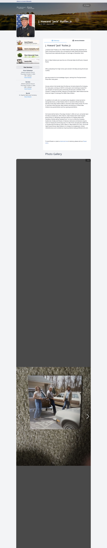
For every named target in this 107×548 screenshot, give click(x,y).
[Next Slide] (88, 416)
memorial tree (64, 141)
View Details (27, 77)
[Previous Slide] (19, 416)
